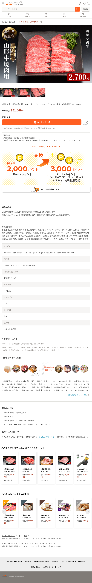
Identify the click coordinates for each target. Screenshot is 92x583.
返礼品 (9, 16)
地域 (46, 16)
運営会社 (28, 561)
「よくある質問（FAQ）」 (47, 437)
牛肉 (25, 536)
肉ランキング (34, 543)
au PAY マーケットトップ (52, 567)
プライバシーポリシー (14, 561)
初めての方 (83, 16)
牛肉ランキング (48, 543)
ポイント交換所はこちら (50, 189)
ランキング (28, 16)
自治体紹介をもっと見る (77, 395)
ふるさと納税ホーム (8, 536)
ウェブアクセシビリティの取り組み (73, 561)
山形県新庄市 (10, 22)
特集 (64, 16)
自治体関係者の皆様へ (41, 561)
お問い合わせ (35, 567)
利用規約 (55, 561)
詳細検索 (86, 9)
